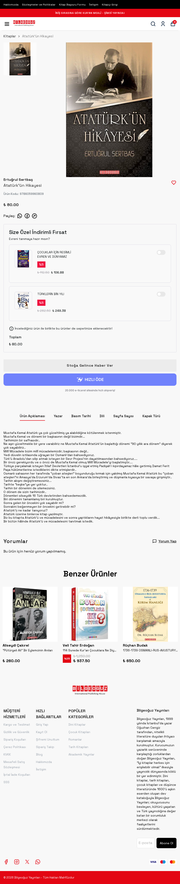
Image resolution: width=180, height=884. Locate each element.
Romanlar (75, 739)
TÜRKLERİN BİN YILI (50, 294)
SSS (6, 782)
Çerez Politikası (15, 747)
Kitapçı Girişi (110, 4)
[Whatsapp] (37, 861)
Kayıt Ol (41, 732)
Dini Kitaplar (77, 724)
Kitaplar (10, 36)
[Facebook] (6, 861)
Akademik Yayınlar (81, 754)
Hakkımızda (11, 4)
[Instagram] (16, 861)
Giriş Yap (42, 724)
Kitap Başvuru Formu (72, 4)
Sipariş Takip (45, 747)
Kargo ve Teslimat (17, 724)
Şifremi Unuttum (47, 739)
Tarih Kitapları (78, 747)
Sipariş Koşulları (15, 739)
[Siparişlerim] (163, 24)
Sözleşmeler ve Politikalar (39, 4)
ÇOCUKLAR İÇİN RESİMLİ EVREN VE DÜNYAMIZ (54, 254)
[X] (27, 861)
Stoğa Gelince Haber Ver (90, 365)
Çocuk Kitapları (79, 732)
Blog (39, 754)
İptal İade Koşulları (17, 775)
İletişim (93, 4)
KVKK (7, 754)
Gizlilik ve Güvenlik (16, 732)
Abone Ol (166, 843)
